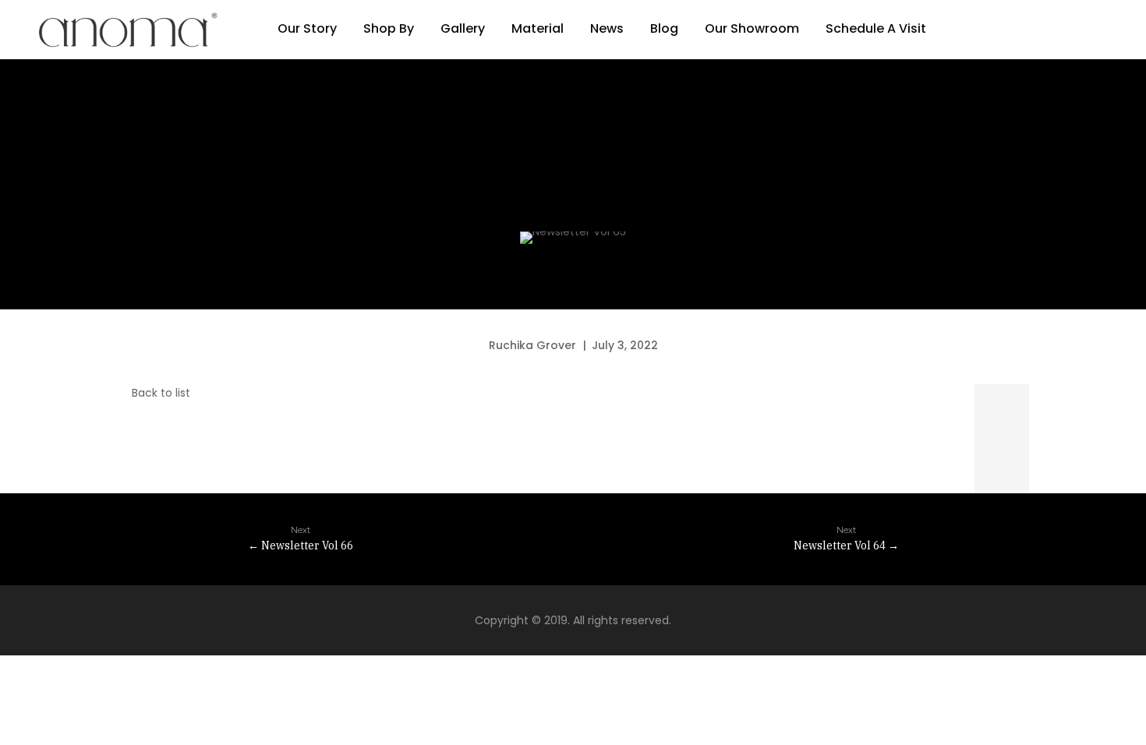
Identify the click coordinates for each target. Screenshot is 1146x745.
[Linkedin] (1091, 29)
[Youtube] (1060, 29)
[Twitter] (1001, 411)
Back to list (159, 393)
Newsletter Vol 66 (300, 538)
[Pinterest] (1029, 29)
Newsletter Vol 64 (846, 538)
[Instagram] (998, 29)
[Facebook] (967, 29)
